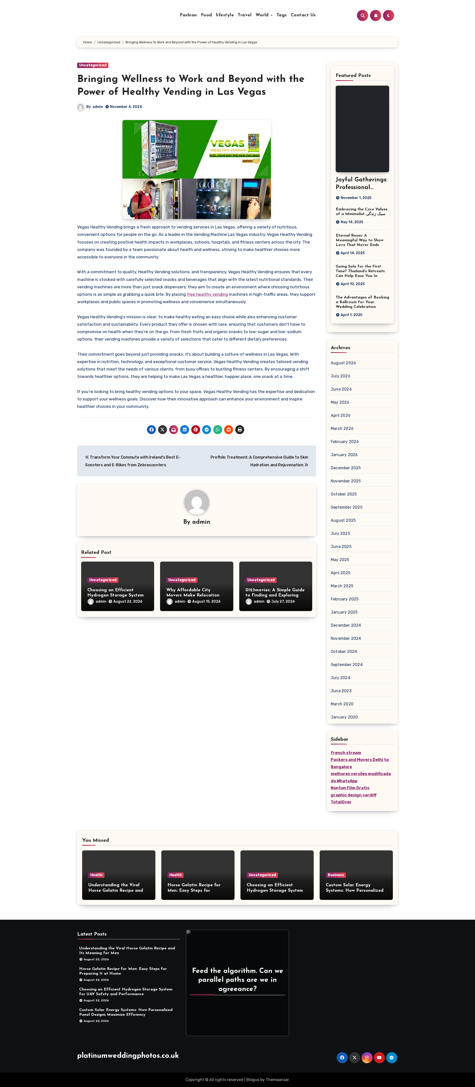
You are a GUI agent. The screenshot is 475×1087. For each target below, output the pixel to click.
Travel (245, 15)
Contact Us (303, 15)
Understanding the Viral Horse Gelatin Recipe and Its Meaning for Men (115, 890)
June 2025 (341, 546)
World (263, 15)
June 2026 (341, 389)
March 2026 (342, 428)
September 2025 (346, 507)
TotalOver (341, 802)
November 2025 (346, 481)
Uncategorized (92, 65)
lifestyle (225, 15)
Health (96, 875)
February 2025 (345, 599)
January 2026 (344, 454)
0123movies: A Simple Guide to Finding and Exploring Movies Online (275, 595)
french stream (346, 752)
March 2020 (342, 704)
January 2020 (344, 717)
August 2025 (343, 520)
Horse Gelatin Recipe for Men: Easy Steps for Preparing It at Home (193, 890)
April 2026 (341, 415)
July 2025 (340, 533)
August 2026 (343, 363)
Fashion (188, 15)
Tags (282, 15)
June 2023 (341, 691)
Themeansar (277, 1079)
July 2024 (340, 677)
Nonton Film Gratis (350, 788)
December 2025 (346, 468)
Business (336, 875)
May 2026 (340, 402)
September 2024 (347, 664)
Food (206, 15)
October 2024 (344, 651)
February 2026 (345, 441)
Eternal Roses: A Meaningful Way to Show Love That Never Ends (359, 240)
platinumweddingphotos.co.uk (128, 1056)
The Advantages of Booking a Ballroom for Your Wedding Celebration (362, 302)
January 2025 (344, 612)
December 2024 (346, 625)
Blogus (252, 1079)
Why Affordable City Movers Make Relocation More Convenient (192, 595)
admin (98, 107)
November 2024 (346, 638)
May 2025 (340, 559)
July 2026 (340, 376)
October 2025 (344, 494)
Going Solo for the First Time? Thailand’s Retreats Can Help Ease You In (360, 271)
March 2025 (342, 586)
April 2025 (340, 572)
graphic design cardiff (354, 795)
